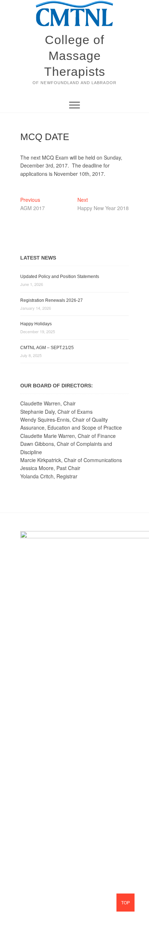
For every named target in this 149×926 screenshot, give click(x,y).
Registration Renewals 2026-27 (51, 300)
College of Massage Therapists (74, 55)
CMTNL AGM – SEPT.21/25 (47, 347)
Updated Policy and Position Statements (59, 276)
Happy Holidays (36, 323)
